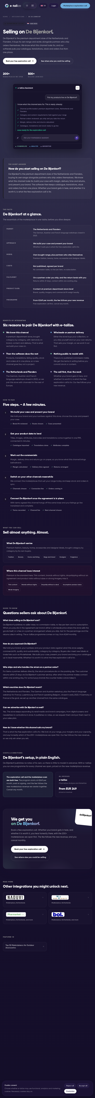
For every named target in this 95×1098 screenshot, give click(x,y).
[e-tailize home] (13, 5)
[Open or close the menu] (32, 5)
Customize (70, 1091)
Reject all (70, 1086)
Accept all (83, 1086)
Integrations (18, 16)
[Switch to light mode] (27, 5)
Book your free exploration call (20, 61)
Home (5, 16)
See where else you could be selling (55, 61)
